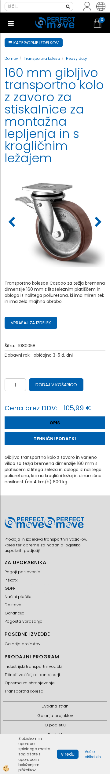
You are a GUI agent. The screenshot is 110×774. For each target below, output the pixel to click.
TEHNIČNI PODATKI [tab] (55, 439)
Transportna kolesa (42, 58)
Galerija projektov (22, 644)
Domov (11, 58)
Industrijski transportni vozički (33, 666)
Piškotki (11, 580)
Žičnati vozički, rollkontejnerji (32, 675)
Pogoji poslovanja (22, 572)
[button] (97, 222)
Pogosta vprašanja (23, 621)
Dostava (13, 605)
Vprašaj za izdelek (31, 323)
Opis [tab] (55, 423)
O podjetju (55, 725)
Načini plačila (18, 596)
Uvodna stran (55, 706)
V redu (68, 754)
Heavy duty (76, 58)
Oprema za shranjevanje (30, 683)
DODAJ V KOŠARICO (56, 385)
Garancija (14, 613)
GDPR (10, 588)
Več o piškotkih (93, 754)
